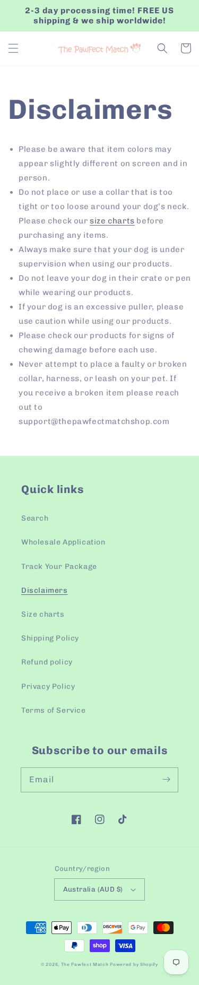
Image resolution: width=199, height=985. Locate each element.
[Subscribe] (166, 779)
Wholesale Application (63, 542)
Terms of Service (53, 710)
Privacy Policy (48, 686)
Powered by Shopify (134, 964)
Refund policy (47, 662)
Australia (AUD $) (93, 889)
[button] (13, 48)
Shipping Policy (50, 638)
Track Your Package (59, 566)
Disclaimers (44, 590)
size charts (112, 221)
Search (35, 518)
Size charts (43, 614)
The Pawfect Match (85, 964)
